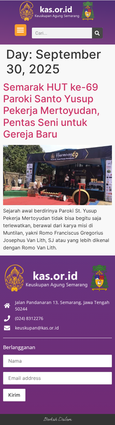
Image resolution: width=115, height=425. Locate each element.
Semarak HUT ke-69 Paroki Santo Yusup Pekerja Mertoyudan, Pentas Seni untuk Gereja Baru (51, 110)
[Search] (97, 33)
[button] (20, 30)
